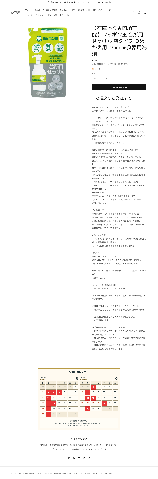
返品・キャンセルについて (105, 445)
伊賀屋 (19, 473)
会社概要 (43, 445)
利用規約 (75, 449)
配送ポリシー (97, 473)
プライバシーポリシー (61, 449)
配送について (87, 449)
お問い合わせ (100, 449)
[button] (29, 9)
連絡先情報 (108, 473)
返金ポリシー (78, 473)
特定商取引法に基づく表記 (81, 445)
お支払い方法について (59, 445)
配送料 (99, 64)
